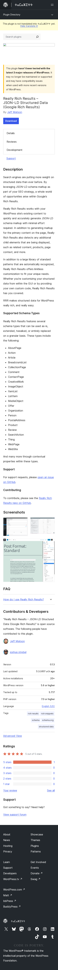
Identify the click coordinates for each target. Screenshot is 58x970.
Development (14, 149)
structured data (46, 726)
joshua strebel (18, 652)
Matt (7, 895)
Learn (6, 862)
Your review (10, 790)
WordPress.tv (12, 879)
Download (11, 121)
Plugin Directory (11, 14)
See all (51, 790)
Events (35, 867)
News (6, 840)
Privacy (7, 851)
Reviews (12, 141)
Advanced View (12, 735)
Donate (37, 873)
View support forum (14, 814)
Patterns (36, 851)
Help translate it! (29, 26)
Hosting (7, 845)
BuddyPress (12, 906)
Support (11, 158)
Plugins (35, 845)
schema (35, 720)
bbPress (9, 901)
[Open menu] (53, 5)
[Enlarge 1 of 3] (23, 521)
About (6, 834)
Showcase (37, 834)
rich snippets (47, 713)
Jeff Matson (14, 112)
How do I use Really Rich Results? (23, 599)
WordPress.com (14, 889)
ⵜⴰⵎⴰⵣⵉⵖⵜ (18, 921)
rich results (33, 713)
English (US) (48, 706)
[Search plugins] (37, 37)
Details (11, 133)
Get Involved (38, 862)
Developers (10, 873)
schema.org (47, 720)
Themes (35, 840)
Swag (35, 879)
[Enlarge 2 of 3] (50, 521)
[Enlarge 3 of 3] (50, 543)
